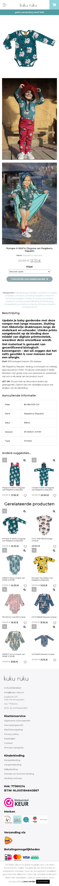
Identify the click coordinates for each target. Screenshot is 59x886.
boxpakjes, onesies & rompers (42, 293)
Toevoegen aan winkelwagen (28, 279)
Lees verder (29, 881)
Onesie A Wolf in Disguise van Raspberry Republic (43, 489)
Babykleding (11, 769)
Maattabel (9, 738)
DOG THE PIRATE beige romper (42, 540)
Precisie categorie (14, 747)
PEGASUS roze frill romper (14, 617)
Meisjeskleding (12, 760)
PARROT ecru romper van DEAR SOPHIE (13, 655)
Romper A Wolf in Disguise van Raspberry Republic (14, 540)
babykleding (21, 293)
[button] (25, 495)
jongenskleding (31, 301)
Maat (29, 266)
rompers (23, 304)
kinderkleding (46, 301)
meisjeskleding (11, 304)
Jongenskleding (12, 764)
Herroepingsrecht (13, 725)
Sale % (34, 307)
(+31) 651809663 (12, 688)
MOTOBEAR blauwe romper (44, 617)
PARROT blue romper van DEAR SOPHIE (13, 579)
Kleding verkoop (13, 778)
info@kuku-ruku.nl (14, 692)
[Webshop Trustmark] (16, 802)
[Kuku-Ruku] (16, 678)
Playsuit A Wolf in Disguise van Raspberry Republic (13, 489)
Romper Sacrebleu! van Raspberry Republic (42, 579)
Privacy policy (11, 734)
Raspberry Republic (33, 255)
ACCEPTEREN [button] (43, 882)
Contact (8, 743)
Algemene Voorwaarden (17, 720)
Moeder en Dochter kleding (19, 773)
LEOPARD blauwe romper (43, 654)
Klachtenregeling (13, 729)
